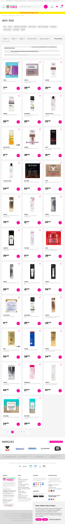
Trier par (5, 38)
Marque (21, 38)
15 (24, 432)
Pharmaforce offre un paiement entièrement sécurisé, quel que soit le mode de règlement (40, 479)
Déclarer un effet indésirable (23, 487)
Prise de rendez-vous (22, 481)
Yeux (5, 26)
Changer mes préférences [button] (55, 519)
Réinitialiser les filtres (6, 41)
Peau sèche (53, 26)
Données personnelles (22, 492)
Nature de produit (44, 38)
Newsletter (20, 482)
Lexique (19, 478)
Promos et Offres (31, 38)
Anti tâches (16, 29)
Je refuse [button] (45, 519)
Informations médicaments (23, 484)
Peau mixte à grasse (43, 26)
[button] (3, 6)
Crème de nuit (7, 29)
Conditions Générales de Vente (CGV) (24, 489)
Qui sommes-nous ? (7, 489)
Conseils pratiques (21, 485)
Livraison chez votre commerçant (54, 488)
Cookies (19, 494)
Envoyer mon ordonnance (23, 479)
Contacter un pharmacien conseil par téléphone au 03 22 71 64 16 (9, 491)
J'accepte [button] (39, 519)
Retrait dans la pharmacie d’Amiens (53, 485)
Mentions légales (21, 491)
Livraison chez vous (52, 487)
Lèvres (10, 26)
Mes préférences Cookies (23, 495)
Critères (13, 38)
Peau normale (32, 26)
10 (21, 432)
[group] (7, 448)
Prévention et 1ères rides (20, 26)
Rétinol (23, 29)
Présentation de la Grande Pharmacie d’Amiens (8, 500)
